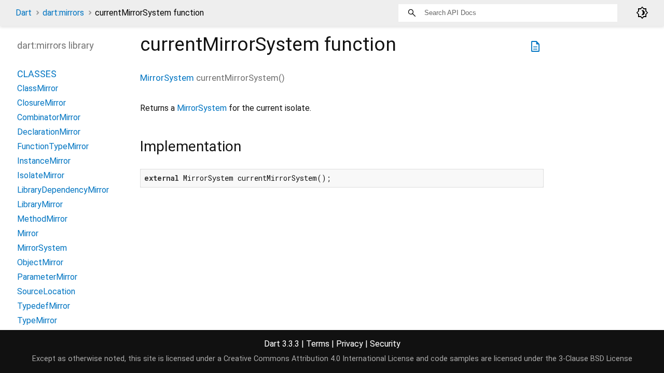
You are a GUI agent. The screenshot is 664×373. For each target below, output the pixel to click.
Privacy (349, 344)
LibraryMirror (40, 204)
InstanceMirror (44, 161)
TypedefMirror (43, 306)
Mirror (27, 233)
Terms (317, 344)
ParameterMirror (47, 277)
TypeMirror (37, 320)
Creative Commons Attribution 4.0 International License (319, 358)
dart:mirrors (63, 13)
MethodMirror (42, 219)
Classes (37, 73)
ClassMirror (37, 88)
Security (385, 344)
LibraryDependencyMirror (63, 190)
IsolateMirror (40, 175)
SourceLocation (46, 291)
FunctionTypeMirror (53, 146)
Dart (24, 13)
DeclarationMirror (48, 132)
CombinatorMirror (48, 117)
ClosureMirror (41, 103)
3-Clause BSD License (595, 358)
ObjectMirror (40, 262)
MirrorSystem (167, 78)
